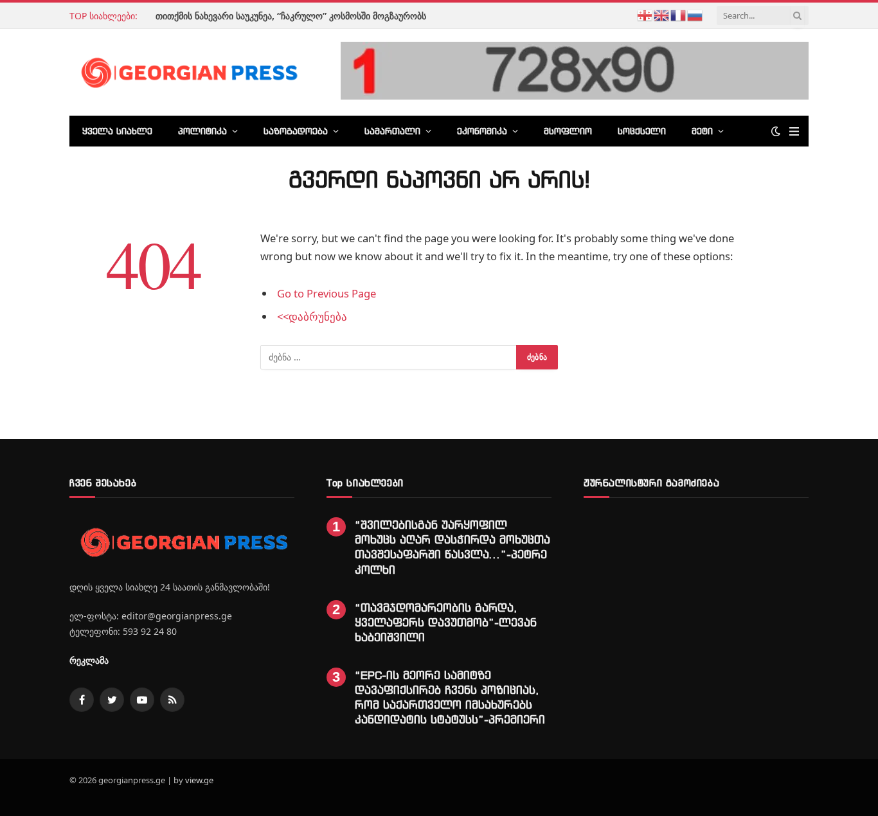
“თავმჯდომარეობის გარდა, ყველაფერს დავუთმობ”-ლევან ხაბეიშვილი (446, 622)
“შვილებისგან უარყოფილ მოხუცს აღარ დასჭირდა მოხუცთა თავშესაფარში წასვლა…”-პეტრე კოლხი (452, 547)
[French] (678, 14)
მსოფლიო (568, 130)
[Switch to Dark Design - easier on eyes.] (776, 131)
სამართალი (392, 130)
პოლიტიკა (202, 130)
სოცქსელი (642, 130)
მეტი (702, 130)
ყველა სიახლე (117, 130)
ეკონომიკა (482, 130)
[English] (662, 14)
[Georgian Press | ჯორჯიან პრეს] (187, 72)
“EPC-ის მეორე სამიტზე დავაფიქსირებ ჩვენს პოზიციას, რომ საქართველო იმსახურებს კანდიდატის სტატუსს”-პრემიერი (450, 697)
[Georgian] (645, 14)
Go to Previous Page (326, 293)
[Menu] (794, 131)
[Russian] (695, 14)
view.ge (199, 780)
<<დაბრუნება (312, 316)
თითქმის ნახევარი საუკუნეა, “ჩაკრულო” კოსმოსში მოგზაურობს (291, 16)
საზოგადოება (296, 130)
